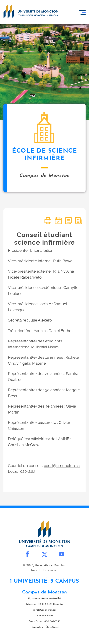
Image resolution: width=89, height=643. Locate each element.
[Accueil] (30, 11)
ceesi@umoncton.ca (62, 465)
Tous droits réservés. (44, 570)
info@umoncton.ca (44, 610)
